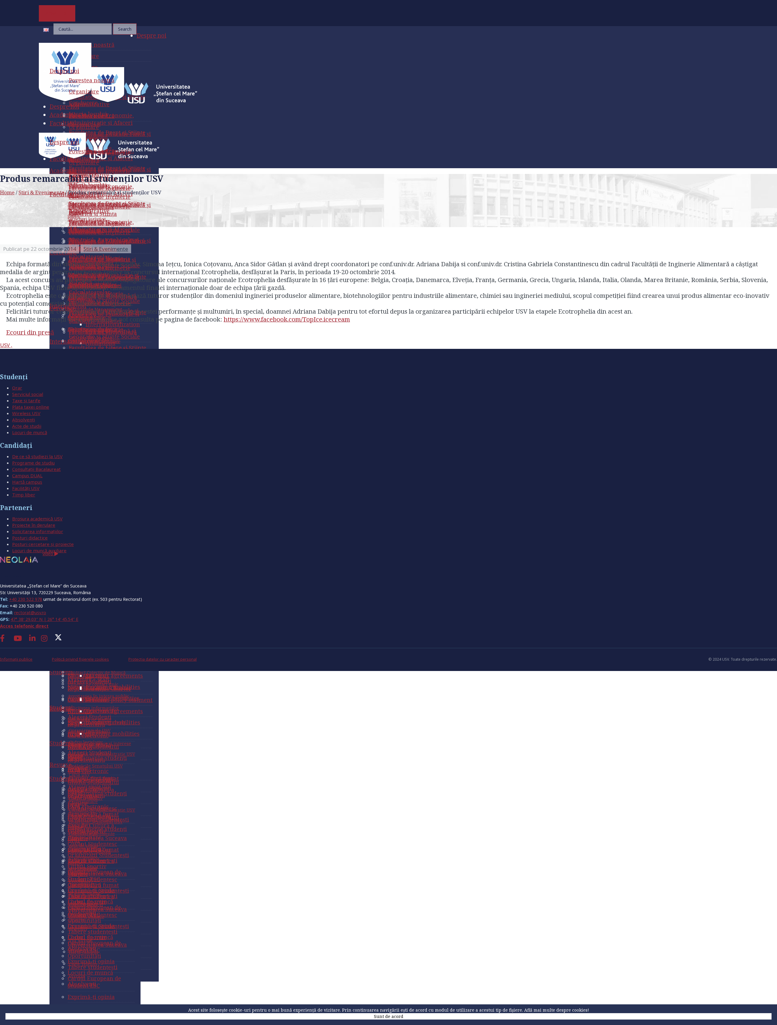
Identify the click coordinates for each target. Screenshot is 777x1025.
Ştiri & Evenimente (41, 192)
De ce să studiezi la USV (37, 456)
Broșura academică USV (37, 519)
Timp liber (23, 495)
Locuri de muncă (29, 432)
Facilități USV (25, 488)
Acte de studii (26, 426)
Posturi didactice (30, 538)
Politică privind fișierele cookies (80, 659)
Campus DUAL (27, 475)
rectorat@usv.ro (30, 612)
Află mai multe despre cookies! (556, 1010)
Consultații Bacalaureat (36, 469)
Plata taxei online (30, 407)
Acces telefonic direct (24, 626)
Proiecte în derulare (33, 525)
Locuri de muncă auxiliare (39, 550)
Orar (17, 388)
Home (7, 192)
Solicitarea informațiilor (37, 531)
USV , (6, 345)
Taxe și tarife (26, 400)
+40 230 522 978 (25, 599)
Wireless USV (26, 413)
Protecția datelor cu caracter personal (162, 659)
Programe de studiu (33, 463)
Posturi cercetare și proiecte (43, 544)
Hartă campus (27, 482)
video (48, 554)
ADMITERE (57, 13)
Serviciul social (27, 394)
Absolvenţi (23, 420)
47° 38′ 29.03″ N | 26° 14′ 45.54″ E (44, 619)
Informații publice (16, 659)
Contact (12, 574)
